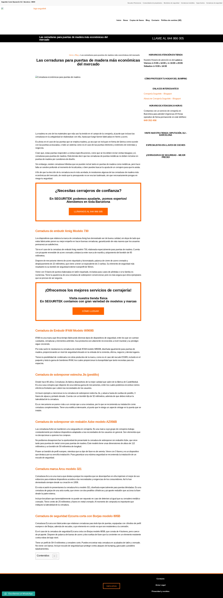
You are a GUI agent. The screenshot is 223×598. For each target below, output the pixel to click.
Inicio (119, 20)
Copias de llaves (137, 20)
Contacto (155, 20)
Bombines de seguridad (171, 3)
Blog (148, 20)
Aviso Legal (160, 585)
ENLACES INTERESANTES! (166, 89)
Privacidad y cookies (160, 591)
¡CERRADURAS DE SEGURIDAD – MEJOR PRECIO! (165, 156)
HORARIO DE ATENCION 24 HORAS (165, 106)
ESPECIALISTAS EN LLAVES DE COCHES (165, 145)
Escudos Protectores (134, 3)
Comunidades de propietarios (152, 3)
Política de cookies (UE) (171, 20)
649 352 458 (150, 120)
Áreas (125, 20)
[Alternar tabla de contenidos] (53, 556)
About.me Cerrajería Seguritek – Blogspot (162, 99)
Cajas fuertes (200, 3)
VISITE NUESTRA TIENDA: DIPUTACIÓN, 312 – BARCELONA (165, 134)
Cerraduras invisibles (188, 3)
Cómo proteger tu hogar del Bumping (166, 79)
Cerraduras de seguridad (214, 3)
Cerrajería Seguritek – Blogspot (158, 94)
